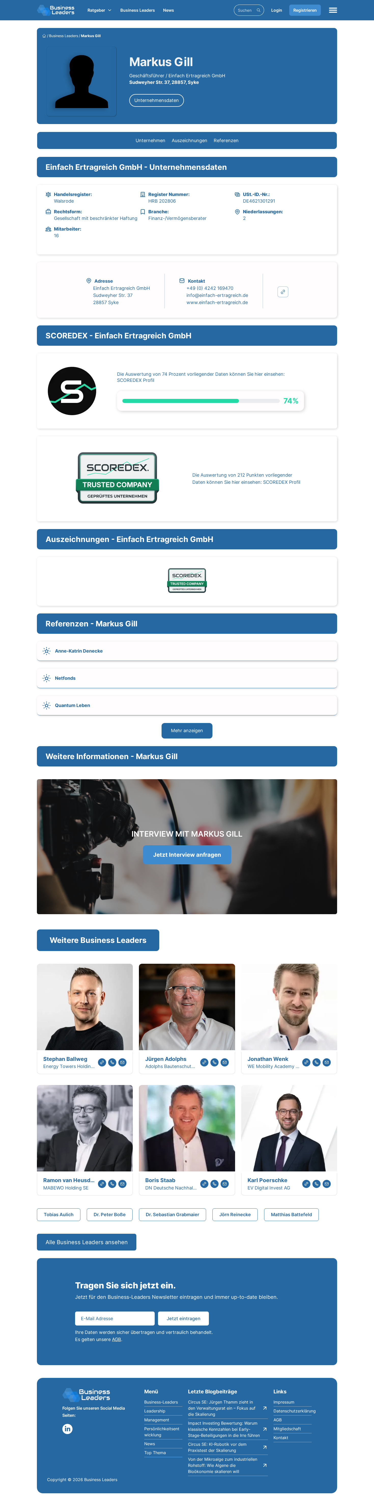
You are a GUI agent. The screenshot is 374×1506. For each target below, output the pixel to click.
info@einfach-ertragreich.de (217, 295)
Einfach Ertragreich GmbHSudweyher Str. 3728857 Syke (121, 295)
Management (156, 1419)
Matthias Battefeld (291, 1214)
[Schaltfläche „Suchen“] (258, 10)
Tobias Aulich (59, 1214)
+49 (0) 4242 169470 (209, 288)
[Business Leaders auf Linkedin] (67, 1429)
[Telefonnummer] (112, 1062)
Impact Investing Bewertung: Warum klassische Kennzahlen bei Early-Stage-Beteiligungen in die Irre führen (224, 1429)
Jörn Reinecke (235, 1214)
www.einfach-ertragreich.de (217, 302)
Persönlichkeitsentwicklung (161, 1431)
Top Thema (155, 1452)
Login (276, 10)
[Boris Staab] (187, 1129)
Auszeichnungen (189, 140)
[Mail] (122, 1062)
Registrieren (305, 10)
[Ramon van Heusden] (85, 1129)
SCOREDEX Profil (135, 380)
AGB (116, 1339)
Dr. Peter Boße (110, 1214)
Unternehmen (150, 140)
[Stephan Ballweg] (85, 1008)
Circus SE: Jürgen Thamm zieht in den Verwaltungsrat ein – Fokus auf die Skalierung (221, 1408)
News (168, 10)
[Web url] (102, 1062)
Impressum (284, 1402)
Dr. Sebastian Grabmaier (172, 1214)
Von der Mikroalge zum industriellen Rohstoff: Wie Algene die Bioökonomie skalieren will (222, 1465)
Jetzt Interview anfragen (187, 854)
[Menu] (333, 10)
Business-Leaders (161, 1402)
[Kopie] (282, 291)
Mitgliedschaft (287, 1428)
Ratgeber (96, 10)
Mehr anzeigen (187, 730)
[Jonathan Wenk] (289, 1008)
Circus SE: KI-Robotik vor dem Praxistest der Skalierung (217, 1447)
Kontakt (281, 1437)
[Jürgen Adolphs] (187, 1008)
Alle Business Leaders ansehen (87, 1242)
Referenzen (226, 140)
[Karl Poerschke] (289, 1129)
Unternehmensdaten (156, 100)
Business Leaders (137, 10)
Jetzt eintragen (183, 1318)
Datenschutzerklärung (293, 1410)
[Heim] (44, 36)
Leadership (154, 1410)
